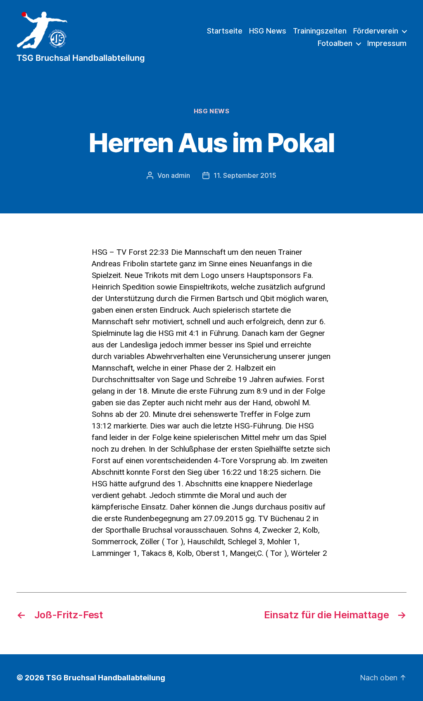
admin (180, 175)
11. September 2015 (245, 175)
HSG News (267, 30)
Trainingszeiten (320, 30)
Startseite (224, 30)
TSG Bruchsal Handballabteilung (105, 677)
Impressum (386, 43)
